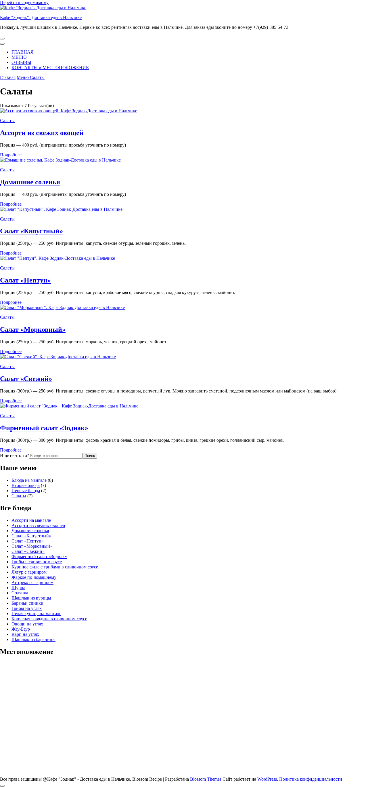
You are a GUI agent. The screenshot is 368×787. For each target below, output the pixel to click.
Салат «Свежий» (26, 378)
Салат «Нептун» (25, 280)
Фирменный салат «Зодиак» (44, 428)
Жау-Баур (21, 629)
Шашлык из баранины (33, 639)
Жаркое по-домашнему (34, 577)
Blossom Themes (205, 779)
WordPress (267, 779)
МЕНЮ (19, 57)
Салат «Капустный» (31, 231)
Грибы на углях (27, 608)
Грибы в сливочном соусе (37, 561)
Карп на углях (25, 634)
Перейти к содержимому (24, 2)
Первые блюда (26, 490)
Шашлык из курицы (31, 598)
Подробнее (11, 154)
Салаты (7, 120)
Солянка (20, 592)
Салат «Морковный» (33, 329)
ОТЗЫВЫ (21, 62)
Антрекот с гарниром (32, 582)
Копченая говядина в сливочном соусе (49, 618)
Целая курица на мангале (36, 613)
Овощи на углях (27, 623)
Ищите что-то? (14, 455)
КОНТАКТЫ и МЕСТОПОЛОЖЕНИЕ (50, 67)
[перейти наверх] (2, 786)
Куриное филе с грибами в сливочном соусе (55, 566)
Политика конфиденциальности (310, 779)
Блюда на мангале (29, 480)
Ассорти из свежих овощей (41, 132)
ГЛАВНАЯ (23, 52)
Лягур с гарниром (29, 572)
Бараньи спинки (27, 603)
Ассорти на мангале (31, 520)
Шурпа (18, 587)
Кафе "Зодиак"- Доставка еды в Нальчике (41, 17)
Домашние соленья (30, 182)
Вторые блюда (26, 485)
